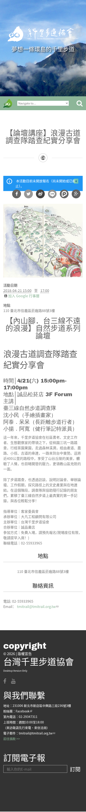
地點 (6, 305)
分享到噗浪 (64, 194)
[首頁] (43, 34)
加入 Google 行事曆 (23, 295)
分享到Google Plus (76, 194)
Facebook (24, 711)
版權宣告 (25, 653)
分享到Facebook (16, 194)
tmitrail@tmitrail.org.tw (37, 606)
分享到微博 (40, 194)
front (7, 103)
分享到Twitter (28, 194)
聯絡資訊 (43, 585)
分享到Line (52, 194)
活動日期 (10, 285)
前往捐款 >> (11, 738)
